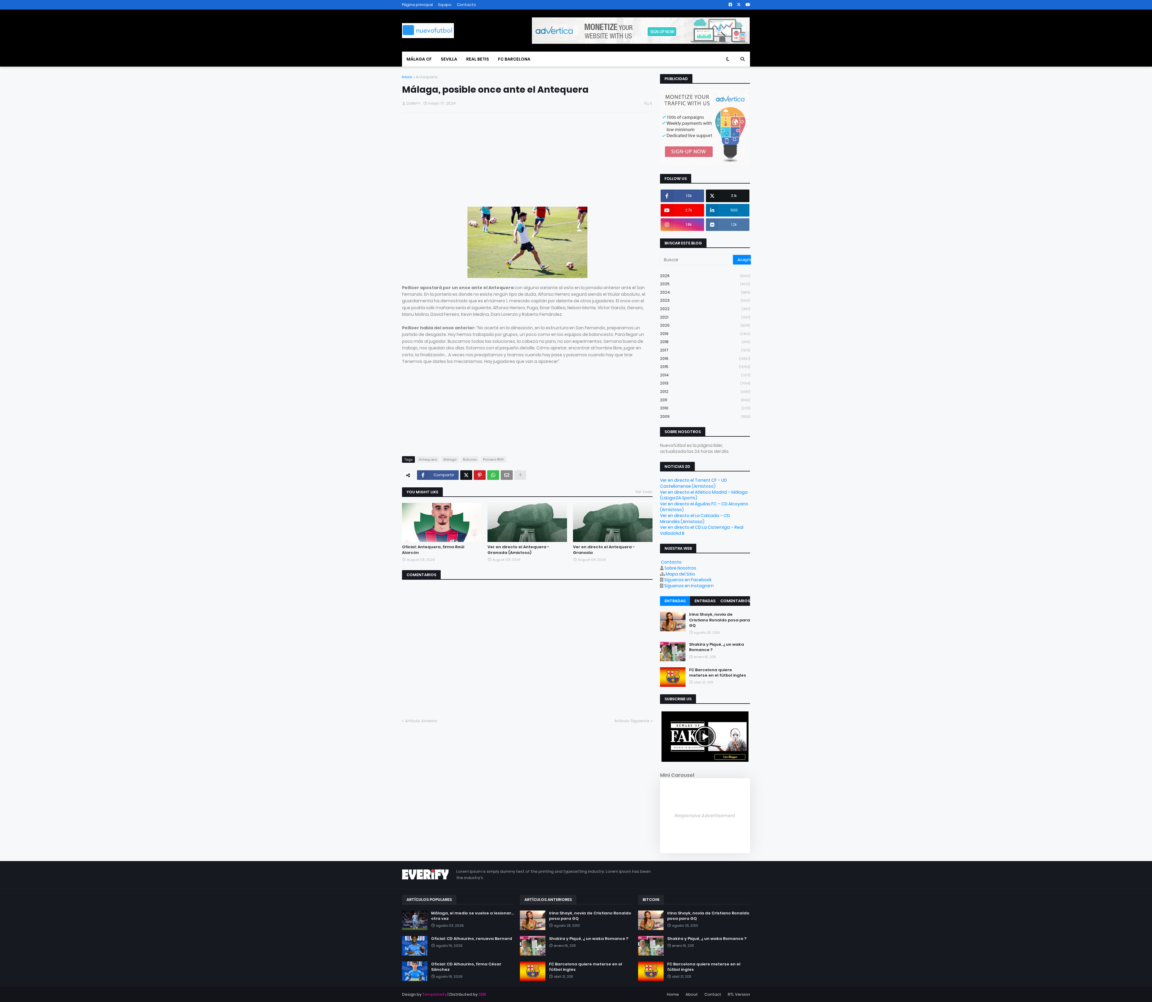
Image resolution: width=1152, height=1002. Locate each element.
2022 (705, 309)
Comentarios (735, 601)
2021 (705, 317)
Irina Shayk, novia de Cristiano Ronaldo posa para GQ (719, 620)
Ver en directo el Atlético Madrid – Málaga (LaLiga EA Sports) (704, 495)
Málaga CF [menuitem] (419, 59)
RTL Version (739, 994)
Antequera (426, 77)
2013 (705, 383)
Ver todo (643, 491)
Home (673, 994)
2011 (705, 400)
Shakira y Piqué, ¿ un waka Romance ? (716, 647)
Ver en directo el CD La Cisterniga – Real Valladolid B (701, 530)
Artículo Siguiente (632, 721)
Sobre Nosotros (680, 568)
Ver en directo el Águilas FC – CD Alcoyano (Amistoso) (704, 507)
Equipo (445, 4)
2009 (705, 416)
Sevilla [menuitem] (449, 59)
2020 (705, 325)
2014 (705, 375)
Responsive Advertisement (705, 815)
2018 (705, 342)
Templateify (434, 994)
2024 (705, 292)
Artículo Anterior (421, 721)
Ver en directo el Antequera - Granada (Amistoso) (518, 549)
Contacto (466, 4)
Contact (712, 994)
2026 (705, 276)
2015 (705, 366)
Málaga (450, 459)
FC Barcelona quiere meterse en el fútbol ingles (717, 672)
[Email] (507, 475)
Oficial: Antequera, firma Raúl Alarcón (433, 549)
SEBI (482, 994)
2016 (705, 358)
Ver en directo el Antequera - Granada (604, 549)
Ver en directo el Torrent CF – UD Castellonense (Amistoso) (693, 483)
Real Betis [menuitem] (477, 59)
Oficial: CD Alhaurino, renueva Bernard (471, 938)
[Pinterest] (480, 475)
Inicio (407, 77)
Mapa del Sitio (680, 574)
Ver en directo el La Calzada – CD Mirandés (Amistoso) (695, 519)
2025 (705, 284)
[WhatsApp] (493, 475)
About (692, 994)
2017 (705, 350)
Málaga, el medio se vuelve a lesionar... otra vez (472, 916)
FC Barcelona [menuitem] (514, 59)
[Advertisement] (527, 160)
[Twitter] (466, 475)
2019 (705, 333)
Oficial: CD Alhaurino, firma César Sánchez (466, 967)
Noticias (470, 459)
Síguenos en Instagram (689, 586)
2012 (705, 391)
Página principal (417, 4)
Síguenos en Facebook (688, 580)
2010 (705, 408)
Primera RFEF (493, 459)
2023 (705, 300)
